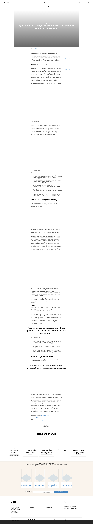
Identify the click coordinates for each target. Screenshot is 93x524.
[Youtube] (28, 519)
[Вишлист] (85, 2)
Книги (27, 6)
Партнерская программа (51, 505)
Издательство (59, 6)
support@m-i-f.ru (14, 511)
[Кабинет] (82, 2)
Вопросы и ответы (32, 504)
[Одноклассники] (32, 519)
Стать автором (49, 504)
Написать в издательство (74, 520)
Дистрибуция (49, 507)
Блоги (65, 6)
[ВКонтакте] (30, 519)
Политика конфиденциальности (70, 508)
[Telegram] (34, 519)
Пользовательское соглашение (70, 506)
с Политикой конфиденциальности (38, 522)
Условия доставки (32, 507)
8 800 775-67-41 (15, 505)
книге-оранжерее (50, 59)
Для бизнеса (51, 6)
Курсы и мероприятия (35, 6)
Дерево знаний (31, 505)
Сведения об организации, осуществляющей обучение (69, 504)
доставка (7, 2)
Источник (40, 391)
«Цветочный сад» (67, 69)
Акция (44, 6)
